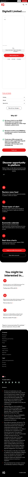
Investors (4, 340)
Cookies (4, 364)
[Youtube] (13, 382)
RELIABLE (19, 59)
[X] (6, 382)
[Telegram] (19, 382)
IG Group (4, 334)
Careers (4, 336)
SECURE (13, 59)
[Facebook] (9, 382)
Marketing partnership (7, 338)
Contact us (5, 348)
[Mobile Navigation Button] (26, 5)
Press (3, 342)
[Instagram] (16, 382)
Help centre (5, 350)
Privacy (4, 362)
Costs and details (6, 93)
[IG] (2, 4)
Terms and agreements (8, 360)
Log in (19, 1)
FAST (9, 59)
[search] (23, 5)
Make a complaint (6, 354)
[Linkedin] (3, 382)
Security (4, 366)
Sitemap (4, 352)
